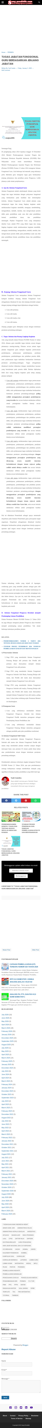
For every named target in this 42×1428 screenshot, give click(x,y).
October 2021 (6, 1147)
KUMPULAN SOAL (8, 1256)
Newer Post (6, 950)
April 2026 (5, 1024)
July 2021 (5, 1157)
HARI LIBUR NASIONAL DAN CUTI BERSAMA (17, 1245)
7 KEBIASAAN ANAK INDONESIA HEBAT (15, 1224)
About (5, 1415)
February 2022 (7, 1137)
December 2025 (7, 1038)
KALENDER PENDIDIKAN (10, 1253)
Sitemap (28, 1418)
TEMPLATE (6, 1292)
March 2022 (6, 1134)
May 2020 (5, 1204)
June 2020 (5, 1201)
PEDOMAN (21, 1267)
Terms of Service (17, 1418)
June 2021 (5, 1161)
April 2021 (5, 1167)
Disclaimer (34, 1415)
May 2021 (5, 1164)
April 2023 (5, 1104)
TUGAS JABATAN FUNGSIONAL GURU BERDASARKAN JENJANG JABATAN (11, 852)
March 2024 (6, 1081)
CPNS (10, 1238)
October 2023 (6, 1094)
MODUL (28, 1263)
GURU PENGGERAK (24, 1242)
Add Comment (6, 70)
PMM (4, 1285)
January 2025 (6, 1064)
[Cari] (39, 3)
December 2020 (7, 1181)
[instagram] (15, 1408)
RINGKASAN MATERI (9, 1288)
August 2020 (6, 1194)
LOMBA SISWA (7, 1263)
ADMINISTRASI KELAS (24, 1228)
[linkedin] (26, 1408)
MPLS (35, 1263)
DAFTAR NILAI (19, 1238)
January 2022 (6, 1141)
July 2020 (5, 1197)
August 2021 (6, 1154)
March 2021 (6, 1171)
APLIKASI (6, 1235)
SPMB (32, 1288)
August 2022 (6, 1118)
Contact (12, 1415)
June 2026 (5, 1018)
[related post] (11, 816)
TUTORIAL (6, 1295)
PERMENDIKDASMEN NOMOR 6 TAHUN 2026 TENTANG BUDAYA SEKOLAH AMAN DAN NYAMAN (22, 642)
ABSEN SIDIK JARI (9, 1228)
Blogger (25, 1345)
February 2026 (7, 1031)
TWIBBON (15, 1295)
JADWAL (25, 1249)
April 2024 (5, 1078)
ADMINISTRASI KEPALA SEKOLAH (14, 1231)
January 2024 (6, 1088)
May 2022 (5, 1128)
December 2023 (7, 1091)
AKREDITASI (31, 1231)
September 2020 (8, 1191)
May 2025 (5, 1051)
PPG (10, 1285)
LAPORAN (23, 1260)
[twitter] (16, 800)
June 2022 (5, 1124)
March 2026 (6, 1028)
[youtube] (31, 1408)
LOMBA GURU (33, 1260)
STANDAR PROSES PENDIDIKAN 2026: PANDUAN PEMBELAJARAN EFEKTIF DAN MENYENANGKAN (22, 647)
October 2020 (6, 1187)
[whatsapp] (36, 800)
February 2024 (7, 1084)
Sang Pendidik (25, 1425)
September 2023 (8, 1098)
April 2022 (5, 1131)
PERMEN (23, 1281)
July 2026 (5, 1015)
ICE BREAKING (7, 1249)
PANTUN (12, 1267)
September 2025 (8, 1041)
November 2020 (7, 1184)
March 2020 (6, 1211)
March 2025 (6, 1058)
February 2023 (7, 1111)
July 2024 (5, 1071)
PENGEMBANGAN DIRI (10, 1281)
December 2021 (7, 1144)
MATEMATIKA (19, 1263)
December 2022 (7, 1114)
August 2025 (6, 1044)
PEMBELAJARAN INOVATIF (11, 1270)
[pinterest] (26, 800)
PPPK (16, 1285)
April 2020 (5, 1207)
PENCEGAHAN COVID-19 (10, 1277)
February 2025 (7, 1061)
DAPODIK (30, 1238)
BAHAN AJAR (16, 1235)
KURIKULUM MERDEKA (10, 1260)
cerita (4, 1238)
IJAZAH (17, 1249)
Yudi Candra (11, 68)
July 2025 (5, 1048)
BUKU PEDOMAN (28, 1235)
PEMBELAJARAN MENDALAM (12, 1274)
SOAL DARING (23, 1288)
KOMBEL (24, 1253)
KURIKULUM (21, 1256)
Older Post (35, 950)
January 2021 (6, 1177)
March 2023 (6, 1108)
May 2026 (5, 1021)
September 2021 (8, 1151)
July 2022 (5, 1121)
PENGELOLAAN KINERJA (29, 1277)
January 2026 (6, 1034)
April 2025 (5, 1054)
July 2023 (5, 1101)
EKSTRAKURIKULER (9, 1242)
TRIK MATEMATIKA (24, 1292)
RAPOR (23, 1285)
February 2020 (7, 1214)
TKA (14, 1292)
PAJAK (5, 1267)
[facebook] (6, 800)
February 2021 (7, 1174)
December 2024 (7, 1068)
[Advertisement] (21, 28)
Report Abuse (9, 1349)
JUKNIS (33, 1249)
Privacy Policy (23, 1415)
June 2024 (5, 1074)
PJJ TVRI (31, 1281)
